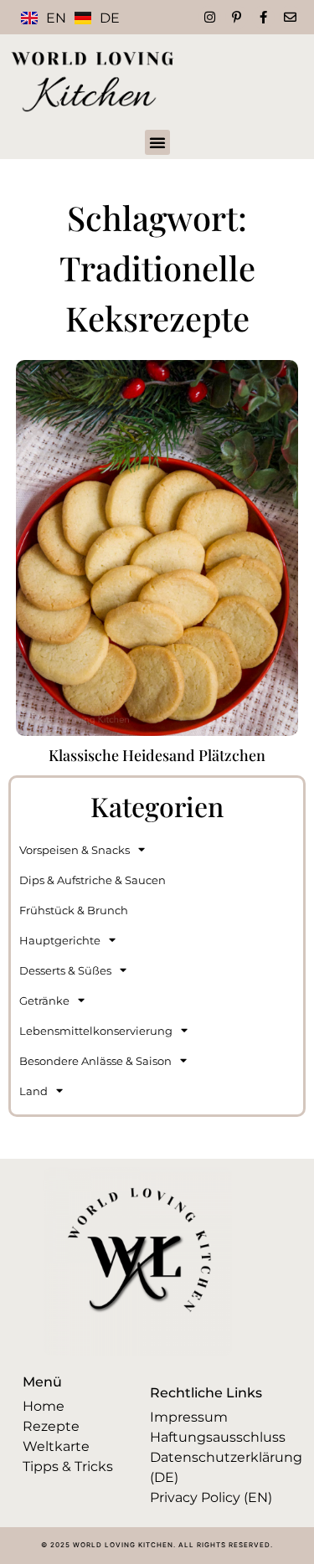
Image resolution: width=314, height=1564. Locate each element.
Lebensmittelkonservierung (95, 1030)
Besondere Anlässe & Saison (95, 1061)
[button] (157, 142)
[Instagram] (209, 17)
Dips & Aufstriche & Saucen (92, 880)
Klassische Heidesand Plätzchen (157, 755)
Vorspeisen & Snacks (74, 850)
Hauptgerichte (59, 940)
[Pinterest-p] (236, 17)
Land (33, 1091)
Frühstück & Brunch (73, 910)
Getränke (44, 1000)
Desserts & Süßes (65, 970)
